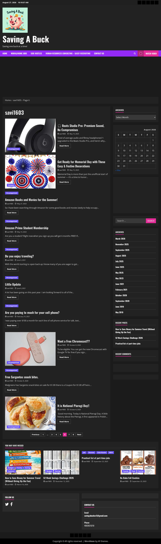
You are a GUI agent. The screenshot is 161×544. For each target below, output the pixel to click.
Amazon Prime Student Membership (26, 228)
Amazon (11, 185)
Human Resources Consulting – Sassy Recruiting (68, 53)
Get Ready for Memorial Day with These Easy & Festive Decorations (30, 172)
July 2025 (119, 261)
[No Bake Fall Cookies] (138, 462)
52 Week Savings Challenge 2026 (129, 337)
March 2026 (120, 238)
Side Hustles (36, 53)
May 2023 (119, 278)
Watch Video (151, 53)
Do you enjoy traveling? (19, 256)
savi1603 (62, 134)
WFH (111, 452)
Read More (65, 146)
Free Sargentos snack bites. (21, 377)
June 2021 (119, 283)
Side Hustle (101, 452)
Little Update (13, 284)
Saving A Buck (26, 39)
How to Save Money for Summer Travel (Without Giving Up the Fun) (23, 479)
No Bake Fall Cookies (129, 478)
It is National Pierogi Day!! (30, 413)
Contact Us (99, 53)
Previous (35, 434)
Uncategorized (13, 149)
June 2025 (119, 266)
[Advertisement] (80, 75)
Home (5, 53)
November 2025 (122, 244)
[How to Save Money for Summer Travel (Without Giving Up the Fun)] (23, 462)
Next (79, 434)
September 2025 (122, 249)
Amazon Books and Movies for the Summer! (31, 199)
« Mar (118, 170)
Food (133, 471)
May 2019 (119, 312)
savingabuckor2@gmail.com (95, 515)
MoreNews (90, 541)
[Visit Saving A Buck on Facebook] (11, 504)
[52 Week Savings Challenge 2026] (61, 462)
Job (84, 452)
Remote (91, 452)
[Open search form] (135, 53)
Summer (11, 471)
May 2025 (119, 272)
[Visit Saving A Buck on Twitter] (7, 504)
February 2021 (121, 289)
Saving (27, 468)
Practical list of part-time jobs (127, 343)
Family (19, 468)
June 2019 (119, 306)
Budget (11, 468)
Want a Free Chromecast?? (30, 349)
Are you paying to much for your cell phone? (32, 312)
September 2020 (122, 300)
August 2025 (120, 255)
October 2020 (121, 295)
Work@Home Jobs (19, 53)
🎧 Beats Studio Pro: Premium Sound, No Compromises (30, 135)
